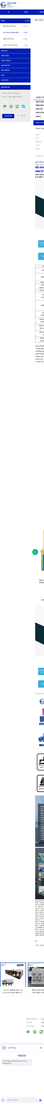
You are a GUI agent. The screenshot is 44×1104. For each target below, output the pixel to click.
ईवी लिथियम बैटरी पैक (15, 26)
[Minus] (40, 1047)
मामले (2, 75)
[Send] (41, 1100)
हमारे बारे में (4, 51)
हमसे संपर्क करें (5, 65)
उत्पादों (26, 12)
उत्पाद (15, 21)
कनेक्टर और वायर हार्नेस (15, 45)
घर (8, 12)
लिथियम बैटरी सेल (15, 39)
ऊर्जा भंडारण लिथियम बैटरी (15, 33)
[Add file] (3, 1100)
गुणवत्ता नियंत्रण (6, 60)
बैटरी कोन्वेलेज (5, 70)
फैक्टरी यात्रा (5, 56)
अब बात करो (4, 80)
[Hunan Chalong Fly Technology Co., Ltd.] (4, 106)
